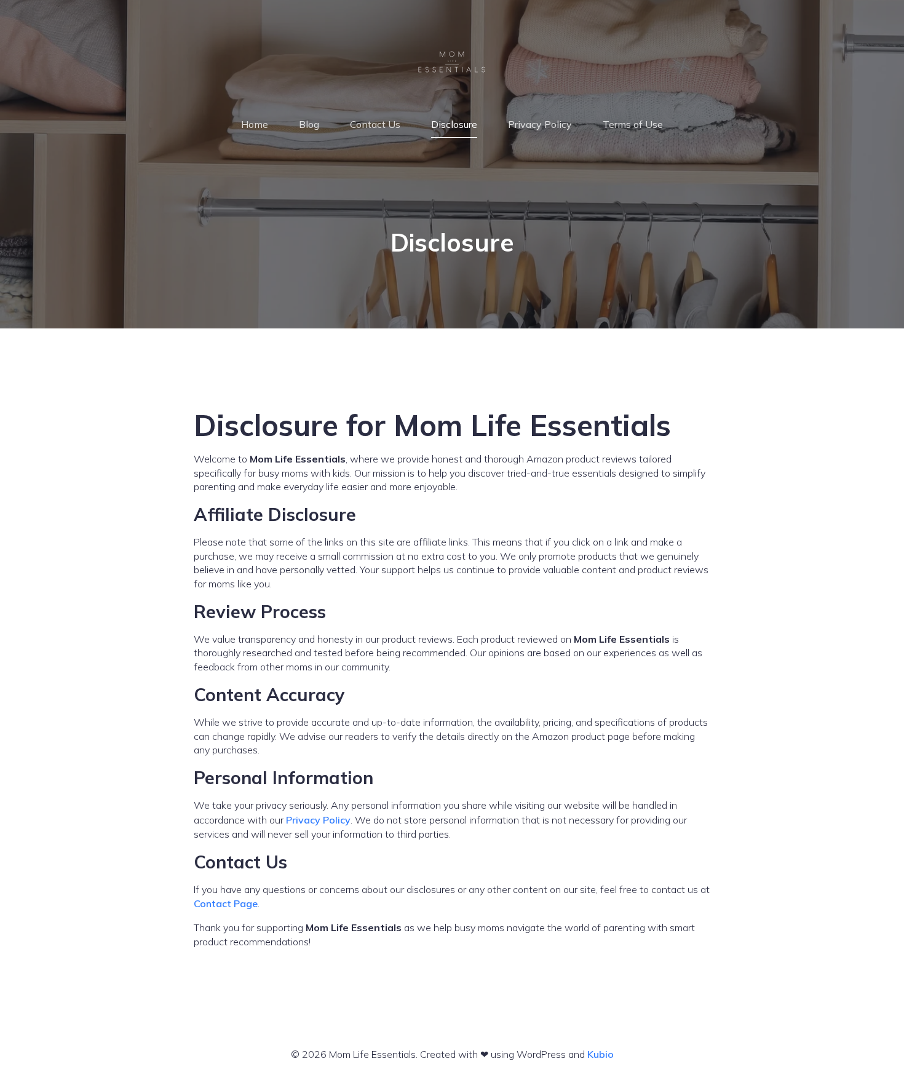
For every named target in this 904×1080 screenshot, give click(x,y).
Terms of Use (633, 124)
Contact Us (375, 124)
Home (254, 124)
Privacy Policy (540, 124)
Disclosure (454, 124)
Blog (309, 124)
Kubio (600, 1054)
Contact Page (226, 903)
